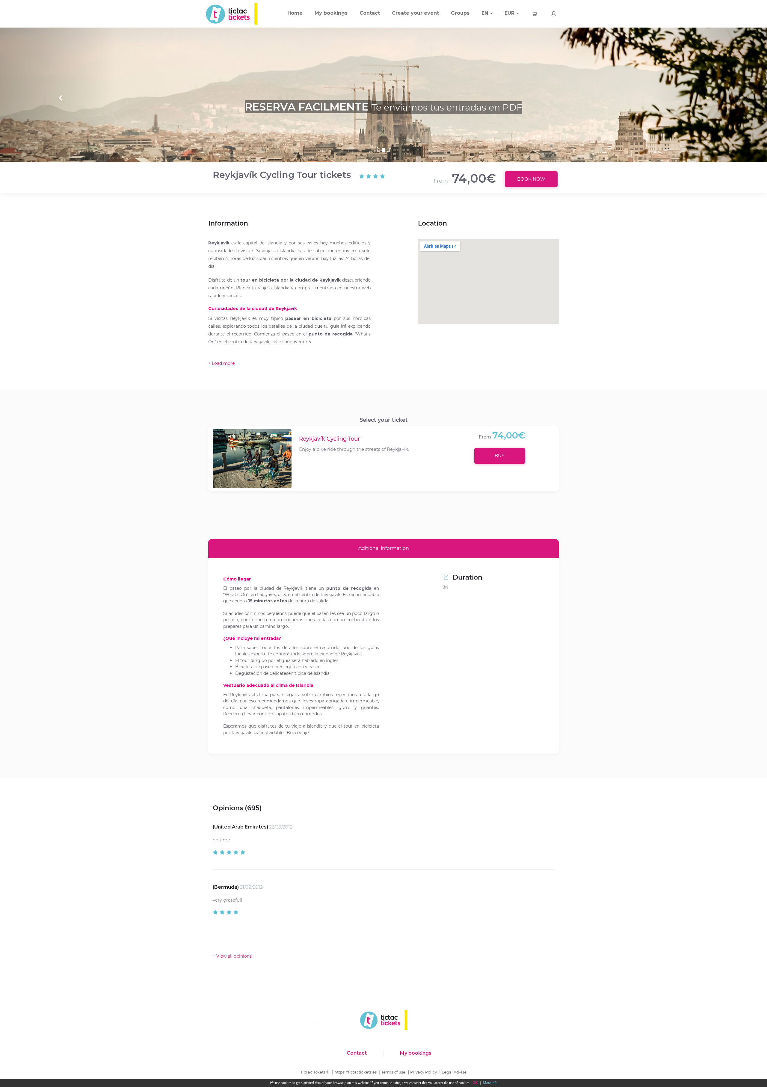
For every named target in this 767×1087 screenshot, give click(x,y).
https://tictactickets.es (355, 1072)
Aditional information (383, 548)
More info (490, 1083)
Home (295, 13)
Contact (370, 13)
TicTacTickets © (315, 1072)
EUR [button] (510, 13)
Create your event (415, 13)
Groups (460, 13)
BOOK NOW (531, 179)
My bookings (331, 13)
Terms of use (393, 1072)
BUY (500, 455)
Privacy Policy (423, 1072)
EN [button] (485, 13)
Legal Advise (454, 1072)
